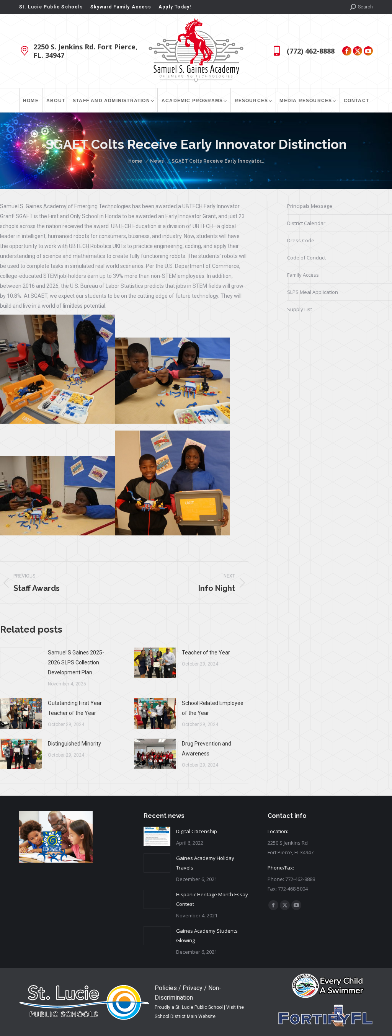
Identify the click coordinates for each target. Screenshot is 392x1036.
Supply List (299, 309)
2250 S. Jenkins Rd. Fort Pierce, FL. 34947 (85, 50)
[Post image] (21, 663)
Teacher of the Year (206, 652)
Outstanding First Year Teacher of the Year (75, 708)
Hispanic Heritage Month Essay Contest (212, 899)
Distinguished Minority (74, 744)
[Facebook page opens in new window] (346, 50)
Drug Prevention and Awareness (206, 749)
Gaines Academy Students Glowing (207, 935)
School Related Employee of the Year (212, 708)
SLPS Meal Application (312, 292)
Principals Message (309, 205)
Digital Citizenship (196, 831)
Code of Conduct (306, 257)
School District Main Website (185, 1016)
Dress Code (300, 240)
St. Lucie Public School (199, 1007)
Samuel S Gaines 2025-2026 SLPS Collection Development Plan (76, 662)
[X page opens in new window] (357, 50)
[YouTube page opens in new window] (368, 50)
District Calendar (306, 223)
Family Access (303, 274)
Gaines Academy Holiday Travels (205, 863)
